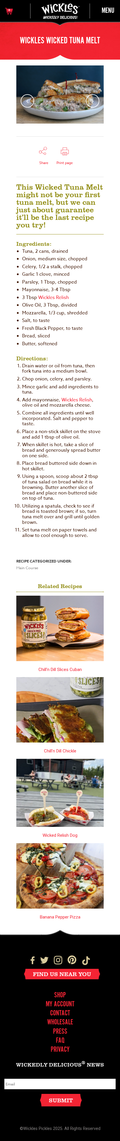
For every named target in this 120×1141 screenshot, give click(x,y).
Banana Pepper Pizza (60, 917)
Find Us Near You (62, 974)
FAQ (60, 1040)
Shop (60, 995)
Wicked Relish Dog (60, 835)
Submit (61, 1100)
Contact (60, 1013)
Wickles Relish (53, 297)
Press (60, 1031)
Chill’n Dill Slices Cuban (60, 669)
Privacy (60, 1049)
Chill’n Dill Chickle (60, 751)
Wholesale (60, 1022)
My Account (60, 1004)
